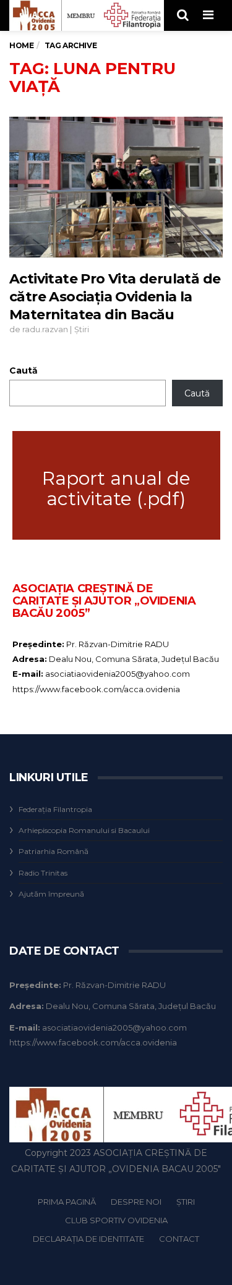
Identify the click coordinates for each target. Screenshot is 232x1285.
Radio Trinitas (43, 872)
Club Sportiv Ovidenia (116, 1220)
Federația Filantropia (55, 809)
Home (21, 45)
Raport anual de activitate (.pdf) (116, 488)
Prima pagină (67, 1202)
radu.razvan (45, 329)
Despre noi (136, 1202)
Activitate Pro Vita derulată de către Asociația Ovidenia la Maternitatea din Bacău (114, 297)
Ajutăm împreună (51, 893)
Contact (179, 1239)
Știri (81, 329)
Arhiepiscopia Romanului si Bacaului (84, 830)
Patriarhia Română (53, 851)
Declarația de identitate (88, 1239)
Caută (23, 370)
